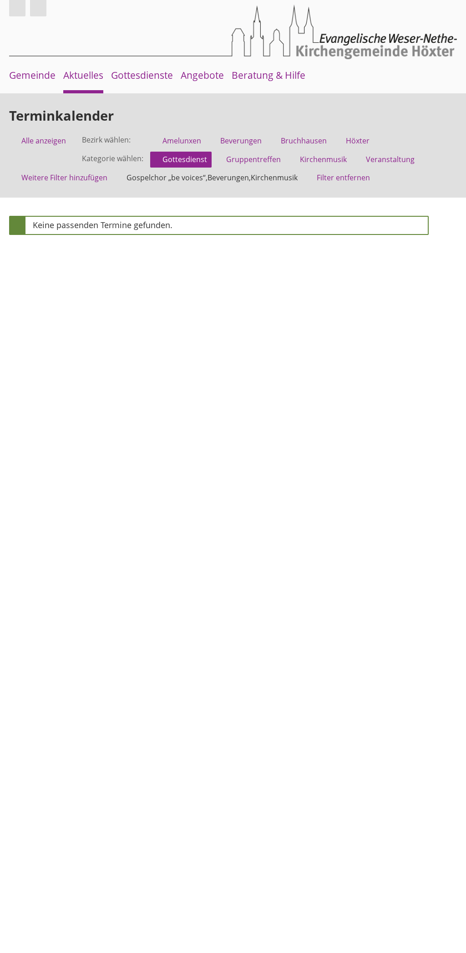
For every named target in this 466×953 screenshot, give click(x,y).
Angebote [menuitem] (202, 75)
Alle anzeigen (43, 141)
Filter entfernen (343, 178)
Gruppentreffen (253, 159)
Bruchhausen (304, 141)
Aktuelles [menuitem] (83, 75)
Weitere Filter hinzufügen (64, 178)
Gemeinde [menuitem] (32, 75)
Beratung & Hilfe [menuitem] (268, 75)
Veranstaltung (390, 159)
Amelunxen (181, 141)
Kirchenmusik (323, 159)
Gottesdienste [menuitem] (142, 75)
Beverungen (241, 141)
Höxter (358, 141)
